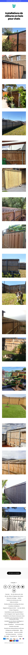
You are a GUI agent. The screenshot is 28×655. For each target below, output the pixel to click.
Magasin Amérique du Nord (9, 608)
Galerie (19, 598)
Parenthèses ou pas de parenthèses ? (14, 612)
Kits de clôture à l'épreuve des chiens (14, 596)
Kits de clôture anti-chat (17, 594)
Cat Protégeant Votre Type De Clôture (14, 614)
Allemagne (6, 636)
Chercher (7, 594)
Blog (21, 630)
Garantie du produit (14, 626)
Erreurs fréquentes (14, 610)
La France (20, 634)
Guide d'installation (9, 624)
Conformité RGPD (19, 624)
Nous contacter (9, 632)
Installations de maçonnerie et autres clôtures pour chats (14, 618)
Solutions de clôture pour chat (14, 600)
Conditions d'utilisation (14, 606)
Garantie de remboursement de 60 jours (14, 628)
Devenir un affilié (18, 632)
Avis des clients (21, 608)
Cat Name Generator (11, 634)
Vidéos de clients (14, 602)
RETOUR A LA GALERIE (14, 573)
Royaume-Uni (13, 636)
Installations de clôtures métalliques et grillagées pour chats (13, 622)
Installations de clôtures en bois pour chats (14, 616)
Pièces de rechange (11, 598)
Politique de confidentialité (12, 630)
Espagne (20, 636)
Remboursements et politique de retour (14, 604)
